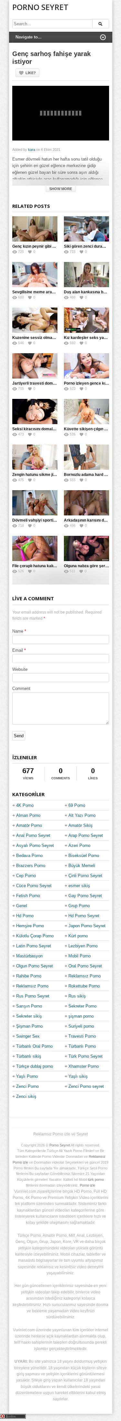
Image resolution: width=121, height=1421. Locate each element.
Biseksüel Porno (83, 855)
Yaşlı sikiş (78, 1076)
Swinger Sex (28, 1036)
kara (31, 150)
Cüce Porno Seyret (34, 885)
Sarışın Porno (29, 1006)
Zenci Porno (27, 1086)
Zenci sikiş (26, 1096)
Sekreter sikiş (29, 1016)
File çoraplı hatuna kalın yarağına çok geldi (51, 566)
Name (17, 631)
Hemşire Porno (30, 925)
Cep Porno (26, 875)
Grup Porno (79, 905)
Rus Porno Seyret (32, 996)
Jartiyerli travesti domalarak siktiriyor (47, 383)
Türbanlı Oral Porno (34, 1046)
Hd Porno (25, 915)
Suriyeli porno (81, 1026)
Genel (21, 905)
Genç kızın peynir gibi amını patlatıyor (46, 246)
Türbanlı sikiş (28, 1056)
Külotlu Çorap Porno (35, 935)
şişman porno (81, 1016)
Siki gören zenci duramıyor (88, 246)
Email (17, 650)
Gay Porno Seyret (85, 895)
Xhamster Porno (83, 1066)
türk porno (96, 1179)
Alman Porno (28, 815)
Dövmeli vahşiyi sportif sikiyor (40, 520)
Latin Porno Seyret (33, 945)
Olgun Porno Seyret (34, 966)
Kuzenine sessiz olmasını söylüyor (44, 337)
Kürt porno (78, 935)
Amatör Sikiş (80, 825)
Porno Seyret (40, 7)
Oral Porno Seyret (85, 966)
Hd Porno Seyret (83, 915)
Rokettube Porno (84, 986)
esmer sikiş (79, 885)
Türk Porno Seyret (85, 1056)
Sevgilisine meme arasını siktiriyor (44, 292)
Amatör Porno (29, 825)
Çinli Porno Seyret (85, 875)
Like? (30, 73)
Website (19, 669)
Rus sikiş (77, 996)
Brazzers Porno (30, 865)
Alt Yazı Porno (82, 815)
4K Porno (25, 805)
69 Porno (76, 805)
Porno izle (87, 1185)
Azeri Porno (79, 845)
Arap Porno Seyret (85, 835)
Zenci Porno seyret (86, 1086)
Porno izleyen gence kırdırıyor (91, 383)
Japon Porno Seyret (87, 925)
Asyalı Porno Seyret (35, 845)
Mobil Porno (79, 955)
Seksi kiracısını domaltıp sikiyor (41, 429)
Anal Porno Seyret (33, 835)
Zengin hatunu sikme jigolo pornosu (44, 474)
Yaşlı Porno (27, 1076)
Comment (21, 688)
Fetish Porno (28, 895)
